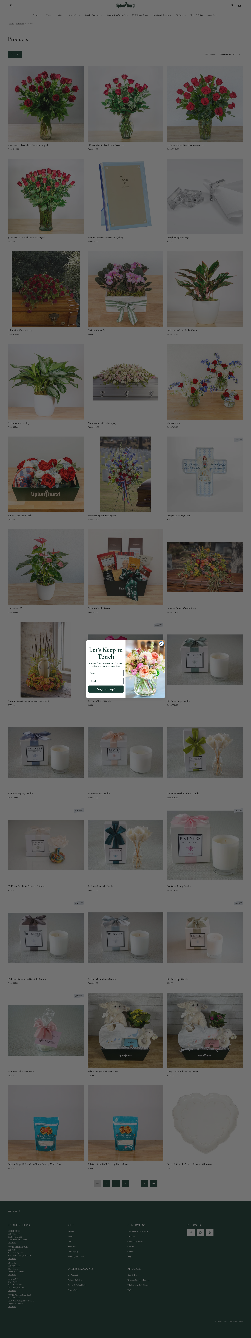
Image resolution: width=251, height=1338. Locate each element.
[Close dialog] (161, 643)
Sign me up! (106, 689)
